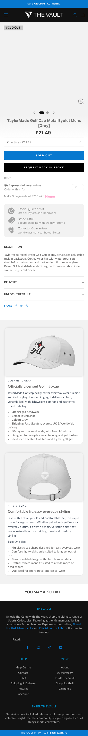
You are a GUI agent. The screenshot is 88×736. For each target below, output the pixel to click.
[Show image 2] (47, 112)
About (65, 667)
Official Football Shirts (53, 628)
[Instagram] (38, 647)
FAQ (23, 678)
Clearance (65, 688)
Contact (23, 673)
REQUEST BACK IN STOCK (44, 167)
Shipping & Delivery (23, 683)
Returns (23, 688)
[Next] (54, 112)
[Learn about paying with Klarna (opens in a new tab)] (50, 196)
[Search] (75, 15)
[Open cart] (82, 15)
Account (23, 694)
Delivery (10, 282)
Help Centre (23, 667)
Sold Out (44, 155)
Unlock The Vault (17, 294)
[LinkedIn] (60, 647)
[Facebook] (16, 306)
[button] (78, 187)
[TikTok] (49, 647)
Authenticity (65, 673)
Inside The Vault (65, 678)
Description (13, 247)
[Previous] (34, 112)
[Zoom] (81, 101)
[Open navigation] (6, 14)
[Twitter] (21, 306)
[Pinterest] (27, 306)
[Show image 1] (41, 112)
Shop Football (64, 683)
